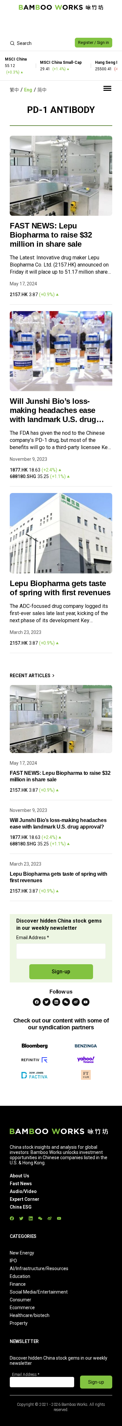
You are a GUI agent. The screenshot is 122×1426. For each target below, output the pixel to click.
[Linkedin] (56, 1002)
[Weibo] (76, 1002)
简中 (42, 89)
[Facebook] (37, 1002)
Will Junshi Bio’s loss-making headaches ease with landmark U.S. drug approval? (53, 410)
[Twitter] (46, 1002)
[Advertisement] (61, 24)
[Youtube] (85, 1002)
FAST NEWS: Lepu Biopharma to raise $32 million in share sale (51, 234)
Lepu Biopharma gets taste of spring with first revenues (60, 588)
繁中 (14, 89)
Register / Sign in (93, 42)
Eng (28, 89)
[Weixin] (66, 1002)
